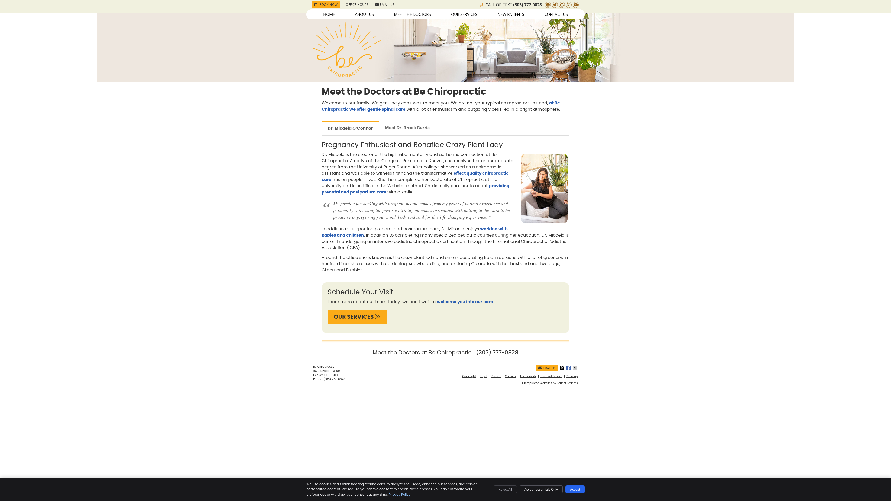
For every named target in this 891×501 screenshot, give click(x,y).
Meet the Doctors (412, 14)
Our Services (464, 14)
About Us (364, 14)
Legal (483, 376)
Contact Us (556, 14)
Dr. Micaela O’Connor (350, 128)
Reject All (505, 489)
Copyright (469, 376)
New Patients (510, 14)
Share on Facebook (568, 368)
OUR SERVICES (354, 317)
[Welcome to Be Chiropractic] (346, 76)
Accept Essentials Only (541, 489)
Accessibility (528, 376)
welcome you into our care (465, 302)
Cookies (510, 376)
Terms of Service (551, 376)
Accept (575, 489)
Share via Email (575, 368)
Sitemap (572, 376)
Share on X (562, 368)
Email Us (387, 4)
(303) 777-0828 (527, 5)
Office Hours (357, 4)
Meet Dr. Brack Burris (407, 128)
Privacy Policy (399, 494)
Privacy (496, 376)
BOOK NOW (328, 4)
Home (329, 14)
